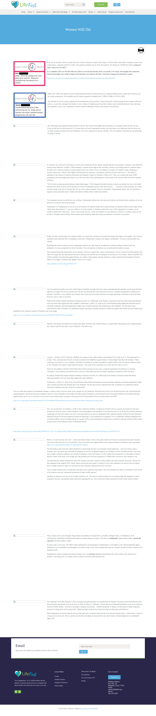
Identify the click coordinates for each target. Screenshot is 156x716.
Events (91, 12)
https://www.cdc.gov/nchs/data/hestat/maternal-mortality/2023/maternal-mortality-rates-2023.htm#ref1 (81, 78)
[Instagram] (118, 4)
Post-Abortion (130, 12)
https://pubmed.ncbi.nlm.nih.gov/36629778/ (61, 264)
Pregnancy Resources (116, 12)
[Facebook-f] (115, 4)
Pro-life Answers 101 (79, 12)
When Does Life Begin (60, 12)
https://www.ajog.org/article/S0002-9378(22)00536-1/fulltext (67, 445)
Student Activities (42, 12)
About (30, 12)
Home (23, 12)
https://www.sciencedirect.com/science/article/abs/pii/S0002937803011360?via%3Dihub (43, 315)
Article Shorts (101, 12)
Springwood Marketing (90, 709)
